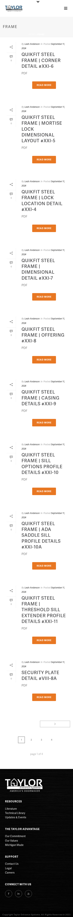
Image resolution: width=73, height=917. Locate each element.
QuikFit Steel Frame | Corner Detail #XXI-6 (41, 60)
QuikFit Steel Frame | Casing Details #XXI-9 (41, 397)
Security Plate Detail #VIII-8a (40, 675)
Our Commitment (15, 836)
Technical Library (15, 813)
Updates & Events (15, 817)
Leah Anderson (32, 44)
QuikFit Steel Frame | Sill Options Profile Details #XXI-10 (42, 463)
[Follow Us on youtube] (28, 893)
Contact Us (12, 863)
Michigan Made (14, 845)
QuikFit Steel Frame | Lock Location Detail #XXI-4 (42, 200)
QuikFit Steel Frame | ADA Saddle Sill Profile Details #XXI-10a (41, 535)
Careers (10, 872)
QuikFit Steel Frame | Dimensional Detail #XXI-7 (38, 269)
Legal (8, 868)
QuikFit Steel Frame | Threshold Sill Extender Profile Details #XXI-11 (44, 609)
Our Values (11, 840)
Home (32, 34)
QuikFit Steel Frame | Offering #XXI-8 (43, 335)
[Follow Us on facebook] (8, 893)
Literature (11, 808)
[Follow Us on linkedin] (18, 893)
